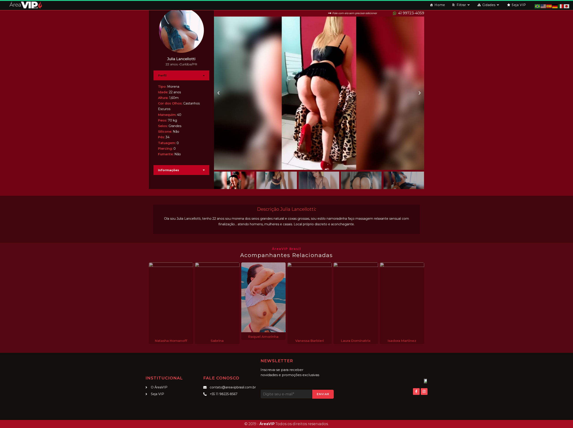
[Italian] (561, 6)
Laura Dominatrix (355, 341)
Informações (168, 170)
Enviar (323, 394)
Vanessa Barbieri (309, 341)
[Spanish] (549, 6)
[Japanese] (567, 6)
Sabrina (217, 341)
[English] (543, 6)
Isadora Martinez (402, 341)
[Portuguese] (538, 6)
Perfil (162, 75)
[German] (555, 6)
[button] (181, 75)
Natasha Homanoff (171, 341)
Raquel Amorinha (263, 336)
